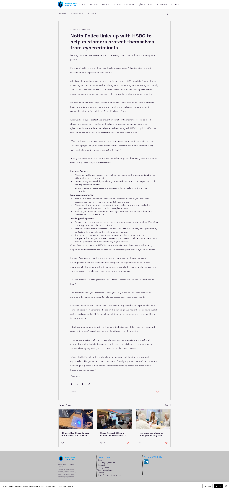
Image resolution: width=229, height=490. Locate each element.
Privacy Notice (103, 468)
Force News (77, 13)
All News (92, 13)
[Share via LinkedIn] (83, 384)
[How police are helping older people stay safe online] (153, 419)
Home (99, 460)
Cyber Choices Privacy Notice (109, 475)
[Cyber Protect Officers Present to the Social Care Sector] (114, 419)
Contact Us (101, 465)
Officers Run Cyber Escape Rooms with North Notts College (75, 434)
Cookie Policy (68, 486)
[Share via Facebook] (71, 384)
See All (168, 405)
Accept (218, 486)
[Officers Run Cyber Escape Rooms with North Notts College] (76, 419)
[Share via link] (89, 384)
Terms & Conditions (105, 470)
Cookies (100, 473)
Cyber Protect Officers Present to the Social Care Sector (114, 434)
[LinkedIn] (146, 461)
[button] (167, 14)
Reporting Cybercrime (106, 462)
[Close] (226, 486)
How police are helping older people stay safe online (151, 434)
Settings (208, 486)
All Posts (62, 13)
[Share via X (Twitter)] (77, 384)
